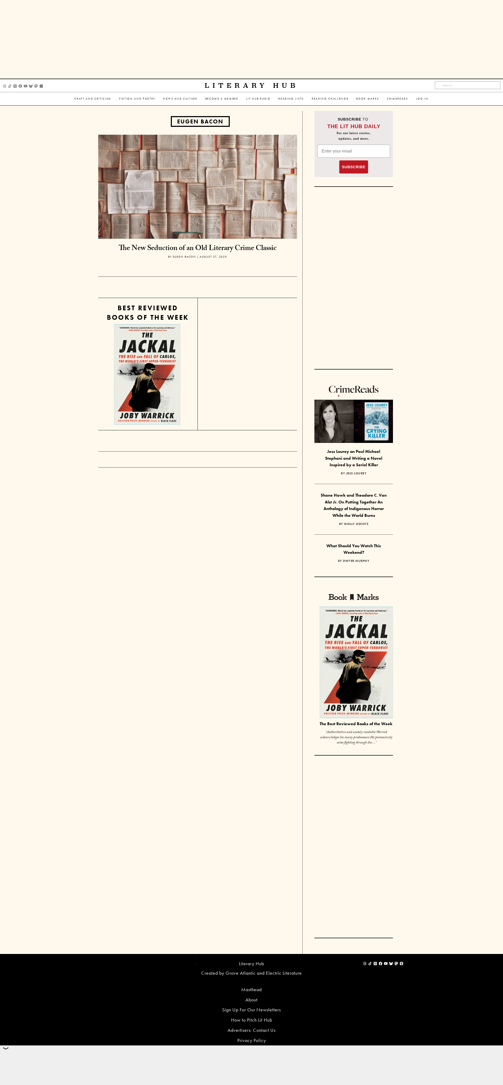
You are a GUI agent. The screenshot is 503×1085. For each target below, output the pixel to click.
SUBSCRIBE (353, 167)
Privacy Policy (251, 1040)
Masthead (251, 989)
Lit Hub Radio (258, 98)
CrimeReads (397, 98)
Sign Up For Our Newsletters (251, 1010)
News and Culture (180, 98)
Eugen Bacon (200, 121)
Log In (422, 98)
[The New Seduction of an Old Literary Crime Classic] (197, 186)
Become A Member (221, 98)
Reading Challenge (330, 98)
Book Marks (367, 98)
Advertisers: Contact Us (252, 1030)
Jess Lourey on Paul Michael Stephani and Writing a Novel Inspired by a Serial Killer (353, 458)
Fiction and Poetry (137, 98)
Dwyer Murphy (356, 561)
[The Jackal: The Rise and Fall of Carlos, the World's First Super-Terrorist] (147, 374)
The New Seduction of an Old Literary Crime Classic (198, 249)
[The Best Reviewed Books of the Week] (356, 663)
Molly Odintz (356, 524)
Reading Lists (291, 98)
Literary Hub (252, 85)
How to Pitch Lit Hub (251, 1020)
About (251, 1000)
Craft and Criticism (92, 98)
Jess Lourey (356, 473)
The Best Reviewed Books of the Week (356, 723)
